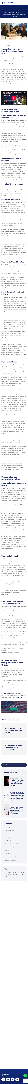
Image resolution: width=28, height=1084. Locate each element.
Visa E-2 (7, 850)
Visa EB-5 (7, 853)
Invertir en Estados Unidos (14, 873)
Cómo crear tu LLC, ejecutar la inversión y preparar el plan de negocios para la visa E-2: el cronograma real (17, 796)
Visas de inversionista (10, 860)
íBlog (6, 827)
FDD (4, 872)
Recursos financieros (10, 843)
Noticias (7, 840)
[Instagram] (8, 1079)
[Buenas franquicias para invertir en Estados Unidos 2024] (9, 719)
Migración (7, 837)
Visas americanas (9, 857)
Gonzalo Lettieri (7, 45)
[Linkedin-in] (13, 1079)
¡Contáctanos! (18, 697)
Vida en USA (8, 847)
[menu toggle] (26, 2)
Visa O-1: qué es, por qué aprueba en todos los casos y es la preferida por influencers (16, 810)
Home (5, 12)
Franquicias (20, 12)
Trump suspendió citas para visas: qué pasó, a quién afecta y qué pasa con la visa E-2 (17, 782)
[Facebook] (3, 1079)
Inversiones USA (12, 12)
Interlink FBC (7, 693)
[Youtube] (17, 1079)
